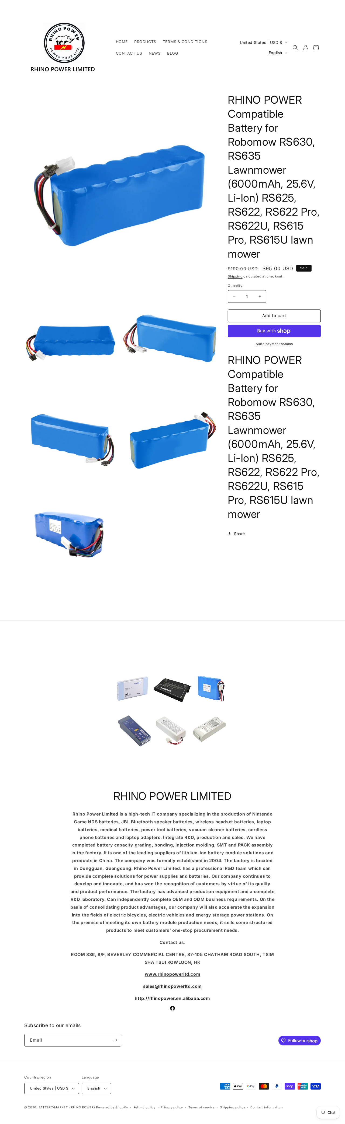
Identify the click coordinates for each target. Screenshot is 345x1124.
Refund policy (144, 1107)
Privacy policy (172, 1107)
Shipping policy (232, 1107)
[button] (295, 48)
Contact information (266, 1107)
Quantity (235, 285)
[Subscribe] (115, 1040)
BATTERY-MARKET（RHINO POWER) (67, 1107)
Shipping (235, 276)
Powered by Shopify (112, 1107)
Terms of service (201, 1107)
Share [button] (239, 533)
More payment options (274, 344)
